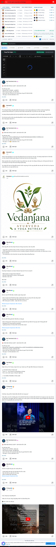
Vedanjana (9, 176)
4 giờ (7, 340)
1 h (7, 83)
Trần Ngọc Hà (41, 15)
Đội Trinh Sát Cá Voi (11, 81)
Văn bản (13, 47)
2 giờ (7, 154)
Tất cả (4, 47)
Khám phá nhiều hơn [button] (5, 544)
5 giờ (7, 364)
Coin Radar (9, 362)
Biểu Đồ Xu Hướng (40, 52)
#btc (17, 303)
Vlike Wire (8, 242)
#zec (19, 327)
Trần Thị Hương (41, 10)
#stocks (20, 303)
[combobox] (18, 2)
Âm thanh (37, 47)
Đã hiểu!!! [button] (49, 543)
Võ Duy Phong (41, 17)
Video (29, 47)
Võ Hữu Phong (41, 12)
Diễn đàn (10, 39)
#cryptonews (13, 303)
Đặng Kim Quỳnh (41, 20)
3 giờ (7, 268)
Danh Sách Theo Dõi (49, 52)
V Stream (8, 386)
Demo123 (40, 36)
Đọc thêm (4, 96)
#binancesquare (5, 303)
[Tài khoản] (53, 2)
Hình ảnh (21, 47)
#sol (17, 476)
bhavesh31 (9, 105)
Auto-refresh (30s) (44, 39)
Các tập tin (46, 47)
